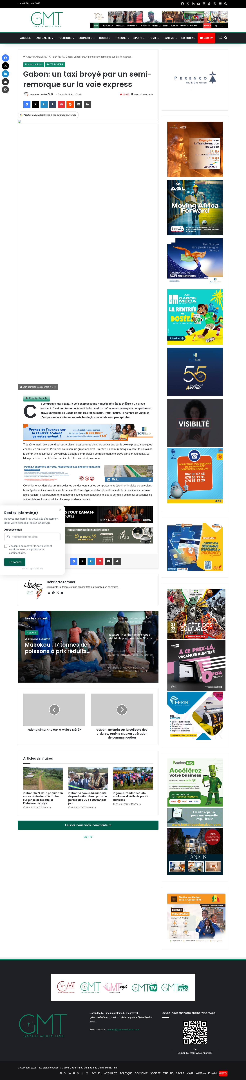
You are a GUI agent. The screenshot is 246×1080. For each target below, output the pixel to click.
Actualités (40, 56)
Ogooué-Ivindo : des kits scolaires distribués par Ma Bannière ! (131, 796)
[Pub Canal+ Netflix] (88, 521)
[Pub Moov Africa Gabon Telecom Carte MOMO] (195, 570)
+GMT (152, 38)
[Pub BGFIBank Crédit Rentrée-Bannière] (88, 439)
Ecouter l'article (38, 398)
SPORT (137, 38)
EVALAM (39, 569)
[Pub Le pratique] (195, 826)
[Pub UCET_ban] (88, 481)
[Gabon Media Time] (47, 20)
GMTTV (208, 38)
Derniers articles (33, 64)
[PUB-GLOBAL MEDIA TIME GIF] (195, 446)
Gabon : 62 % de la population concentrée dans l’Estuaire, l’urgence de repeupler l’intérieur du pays (43, 798)
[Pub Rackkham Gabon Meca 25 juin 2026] (195, 344)
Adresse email (13, 529)
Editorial (188, 38)
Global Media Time (107, 1067)
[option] (88, 647)
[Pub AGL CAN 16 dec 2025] (195, 234)
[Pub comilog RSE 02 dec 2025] (195, 176)
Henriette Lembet (39, 94)
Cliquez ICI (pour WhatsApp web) (195, 1053)
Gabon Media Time (72, 1067)
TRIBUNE (120, 38)
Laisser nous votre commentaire (88, 825)
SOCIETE (104, 38)
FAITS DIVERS (56, 56)
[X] (57, 593)
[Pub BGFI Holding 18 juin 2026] (195, 395)
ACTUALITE (43, 38)
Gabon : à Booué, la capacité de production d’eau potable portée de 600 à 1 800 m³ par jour (87, 798)
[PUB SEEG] (195, 502)
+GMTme (168, 38)
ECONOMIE (85, 38)
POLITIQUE (64, 38)
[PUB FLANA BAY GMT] (195, 874)
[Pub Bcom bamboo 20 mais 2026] (195, 805)
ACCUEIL (25, 38)
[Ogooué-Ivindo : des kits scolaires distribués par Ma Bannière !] (133, 778)
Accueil (29, 56)
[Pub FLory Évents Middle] (88, 542)
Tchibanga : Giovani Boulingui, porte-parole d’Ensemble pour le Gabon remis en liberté (60, 648)
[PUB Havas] (195, 285)
